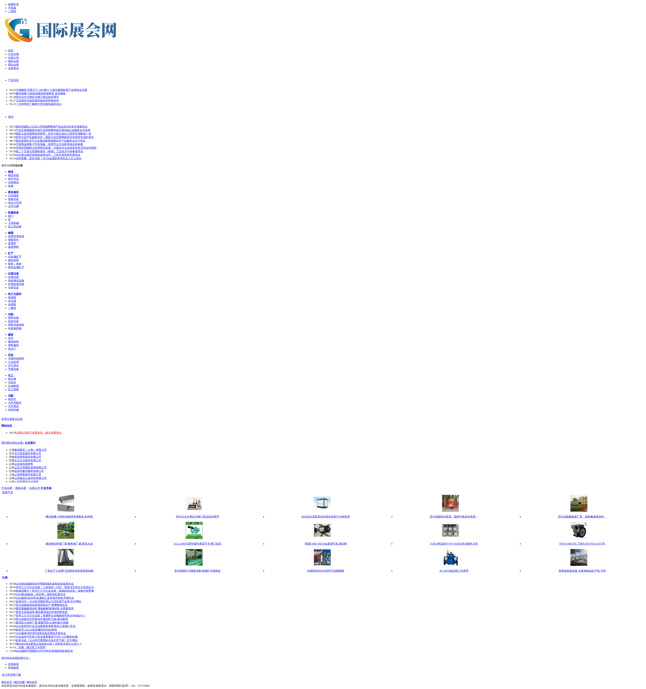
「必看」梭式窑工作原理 (30, 647)
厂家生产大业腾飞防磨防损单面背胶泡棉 (69, 570)
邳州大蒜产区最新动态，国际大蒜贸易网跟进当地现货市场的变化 (55, 137)
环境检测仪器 (16, 284)
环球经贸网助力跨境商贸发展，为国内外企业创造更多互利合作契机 (56, 147)
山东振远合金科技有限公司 (30, 478)
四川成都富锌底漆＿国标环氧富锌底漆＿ (454, 516)
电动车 (12, 399)
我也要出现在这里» (12, 442)
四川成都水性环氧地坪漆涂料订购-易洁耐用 (42, 619)
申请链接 (13, 667)
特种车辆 (13, 409)
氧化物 (12, 378)
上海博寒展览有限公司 (27, 474)
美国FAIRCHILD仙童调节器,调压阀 (326, 543)
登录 (4, 419)
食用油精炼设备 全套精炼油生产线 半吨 (582, 570)
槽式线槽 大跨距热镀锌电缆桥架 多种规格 (41, 93)
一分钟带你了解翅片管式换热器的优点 (39, 104)
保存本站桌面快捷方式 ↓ (15, 658)
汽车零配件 (15, 402)
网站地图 (19, 682)
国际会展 (20, 488)
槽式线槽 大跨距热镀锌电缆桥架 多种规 (69, 516)
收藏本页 (13, 4)
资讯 (10, 116)
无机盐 (12, 382)
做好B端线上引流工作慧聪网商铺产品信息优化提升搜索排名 (52, 126)
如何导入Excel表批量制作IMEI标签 (36, 629)
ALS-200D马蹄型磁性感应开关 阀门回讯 (197, 543)
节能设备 (13, 369)
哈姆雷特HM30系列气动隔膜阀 (325, 570)
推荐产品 (7, 492)
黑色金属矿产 (16, 267)
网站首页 (6, 682)
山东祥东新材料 (23, 464)
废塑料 (12, 243)
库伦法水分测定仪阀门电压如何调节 (37, 97)
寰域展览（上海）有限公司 (30, 449)
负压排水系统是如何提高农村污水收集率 (325, 516)
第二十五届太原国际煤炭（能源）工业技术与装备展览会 (49, 151)
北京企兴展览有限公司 (27, 460)
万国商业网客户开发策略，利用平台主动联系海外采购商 (49, 144)
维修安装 (13, 199)
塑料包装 (13, 317)
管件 (10, 338)
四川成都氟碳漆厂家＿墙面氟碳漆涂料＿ (582, 516)
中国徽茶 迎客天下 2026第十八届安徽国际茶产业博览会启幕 (51, 90)
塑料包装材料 (16, 324)
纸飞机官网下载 (11, 674)
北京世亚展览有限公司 (27, 453)
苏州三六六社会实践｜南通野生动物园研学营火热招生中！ (51, 615)
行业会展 (6, 488)
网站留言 (32, 682)
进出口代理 (15, 202)
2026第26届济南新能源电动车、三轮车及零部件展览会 (48, 154)
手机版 (12, 7)
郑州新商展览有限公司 (27, 456)
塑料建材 (13, 345)
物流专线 (13, 175)
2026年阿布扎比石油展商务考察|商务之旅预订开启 (46, 626)
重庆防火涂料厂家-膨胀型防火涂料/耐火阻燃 (42, 622)
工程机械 (13, 223)
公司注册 (13, 206)
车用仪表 (13, 287)
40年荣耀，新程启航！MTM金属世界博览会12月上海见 (48, 158)
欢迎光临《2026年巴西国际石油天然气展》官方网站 (47, 640)
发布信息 (17, 419)
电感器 (12, 297)
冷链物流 (13, 182)
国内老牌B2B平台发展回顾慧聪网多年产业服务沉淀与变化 (50, 140)
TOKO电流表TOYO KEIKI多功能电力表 (454, 543)
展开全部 (6, 165)
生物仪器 (13, 277)
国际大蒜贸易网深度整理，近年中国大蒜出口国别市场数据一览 (53, 133)
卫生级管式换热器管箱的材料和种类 (37, 100)
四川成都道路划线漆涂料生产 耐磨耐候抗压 (42, 605)
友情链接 (13, 664)
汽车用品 (13, 406)
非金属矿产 (15, 256)
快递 (10, 185)
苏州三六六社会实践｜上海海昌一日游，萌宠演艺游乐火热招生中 (55, 587)
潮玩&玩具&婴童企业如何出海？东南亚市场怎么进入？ (49, 643)
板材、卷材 (15, 263)
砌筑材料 (13, 341)
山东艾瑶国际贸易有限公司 (30, 467)
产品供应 (13, 80)
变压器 (12, 300)
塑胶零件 (13, 239)
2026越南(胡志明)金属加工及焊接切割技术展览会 (45, 597)
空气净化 (13, 365)
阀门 (10, 216)
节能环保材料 (16, 358)
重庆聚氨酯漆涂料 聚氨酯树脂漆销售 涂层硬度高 (45, 608)
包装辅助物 (15, 328)
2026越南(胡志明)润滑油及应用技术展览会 (41, 633)
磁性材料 (13, 260)
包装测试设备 (16, 280)
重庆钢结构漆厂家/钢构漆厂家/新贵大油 (69, 543)
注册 (9, 419)
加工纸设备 (15, 226)
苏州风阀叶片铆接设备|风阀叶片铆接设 (197, 570)
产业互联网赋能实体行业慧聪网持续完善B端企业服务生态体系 (53, 130)
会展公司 (34, 488)
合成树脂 (13, 385)
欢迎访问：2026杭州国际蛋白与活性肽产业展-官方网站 (48, 601)
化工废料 (13, 389)
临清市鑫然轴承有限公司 (29, 471)
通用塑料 (13, 246)
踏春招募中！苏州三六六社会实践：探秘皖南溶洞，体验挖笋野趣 (55, 590)
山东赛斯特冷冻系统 (26, 481)
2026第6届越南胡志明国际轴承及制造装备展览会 (45, 583)
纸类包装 (13, 321)
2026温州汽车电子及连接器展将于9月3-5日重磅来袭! (47, 636)
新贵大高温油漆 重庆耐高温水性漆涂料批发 (42, 612)
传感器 (12, 304)
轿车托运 (13, 178)
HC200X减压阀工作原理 (454, 570)
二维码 (12, 11)
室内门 (12, 348)
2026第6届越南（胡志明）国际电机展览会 (41, 594)
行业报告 (13, 195)
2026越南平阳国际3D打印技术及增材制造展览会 (44, 650)
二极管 (12, 308)
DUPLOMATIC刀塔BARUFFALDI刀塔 (582, 543)
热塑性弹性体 (16, 236)
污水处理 (13, 362)
